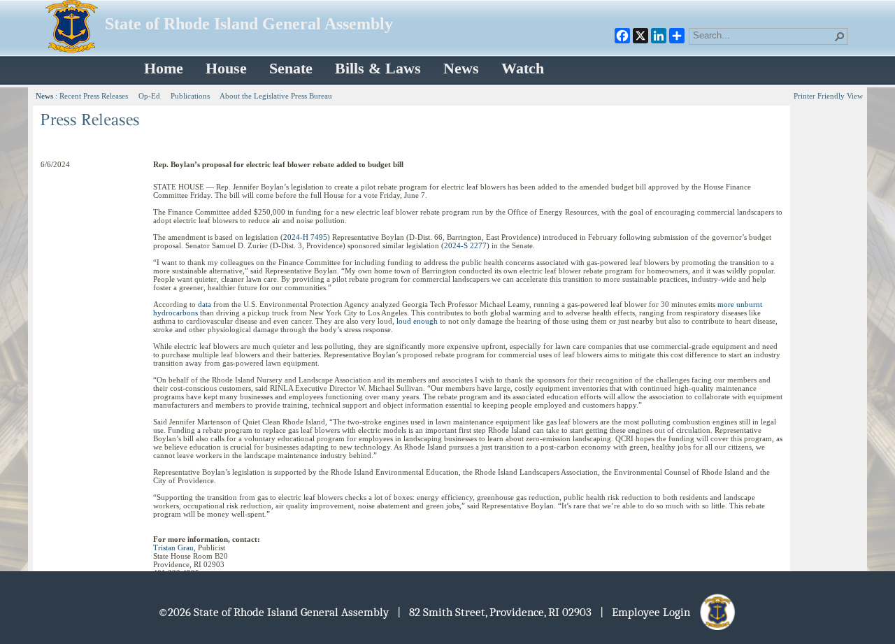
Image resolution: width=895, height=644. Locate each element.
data (204, 304)
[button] (839, 36)
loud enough (417, 321)
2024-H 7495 (305, 237)
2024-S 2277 (465, 245)
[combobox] (763, 35)
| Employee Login (649, 612)
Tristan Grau (173, 547)
